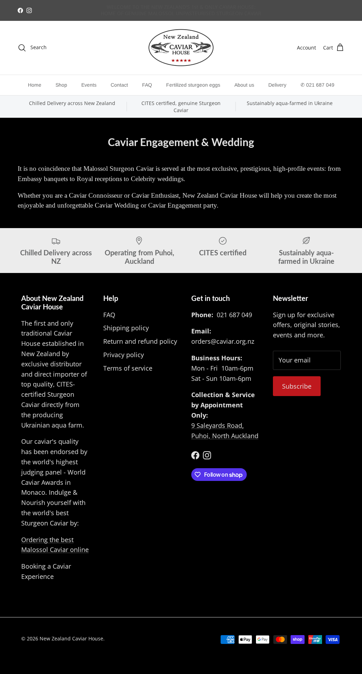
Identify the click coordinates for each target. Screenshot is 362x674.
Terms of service (127, 368)
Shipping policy (126, 328)
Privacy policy (123, 354)
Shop (61, 85)
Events (89, 85)
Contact (119, 85)
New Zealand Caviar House (71, 638)
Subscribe (296, 386)
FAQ (147, 85)
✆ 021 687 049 (317, 85)
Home (34, 85)
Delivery (277, 85)
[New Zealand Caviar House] (181, 48)
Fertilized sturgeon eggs (193, 85)
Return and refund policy (140, 341)
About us (244, 85)
